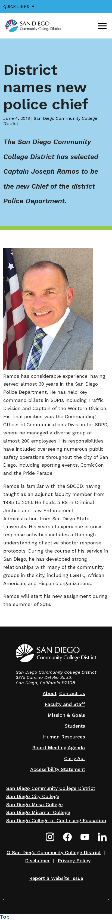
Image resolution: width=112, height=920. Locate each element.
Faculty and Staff (65, 704)
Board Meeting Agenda (58, 747)
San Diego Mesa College (34, 804)
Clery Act (74, 758)
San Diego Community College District (50, 788)
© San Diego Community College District (54, 852)
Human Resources (64, 737)
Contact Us (72, 693)
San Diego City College (32, 796)
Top (5, 917)
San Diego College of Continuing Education (56, 820)
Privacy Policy (74, 860)
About (50, 693)
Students (75, 726)
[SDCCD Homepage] (33, 25)
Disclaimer (37, 860)
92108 (68, 682)
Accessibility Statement (57, 769)
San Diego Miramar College (38, 812)
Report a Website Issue (56, 878)
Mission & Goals (66, 715)
